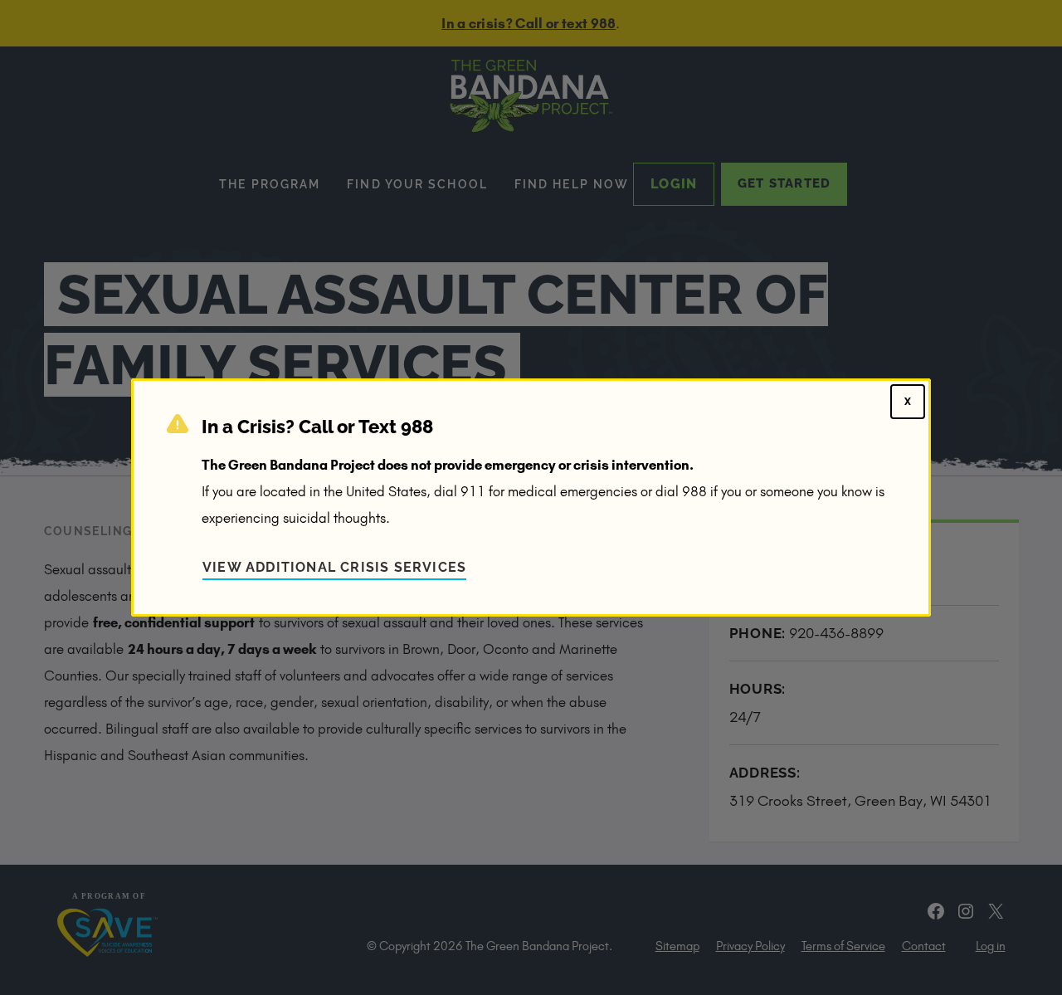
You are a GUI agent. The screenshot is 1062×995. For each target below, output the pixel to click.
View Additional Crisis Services (334, 567)
